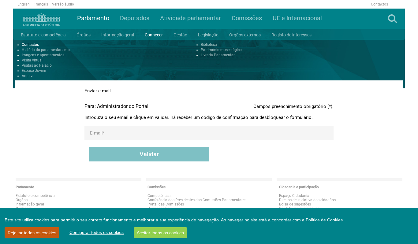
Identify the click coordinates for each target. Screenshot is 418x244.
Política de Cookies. (325, 219)
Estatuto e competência (35, 196)
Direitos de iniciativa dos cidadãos (307, 200)
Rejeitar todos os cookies (32, 232)
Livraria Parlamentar (218, 55)
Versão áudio (63, 4)
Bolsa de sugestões (295, 204)
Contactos (379, 4)
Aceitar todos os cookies (160, 232)
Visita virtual (32, 60)
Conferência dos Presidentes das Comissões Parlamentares (196, 200)
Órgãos (22, 200)
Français (41, 4)
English (23, 4)
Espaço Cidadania (294, 196)
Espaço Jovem (34, 70)
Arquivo (28, 76)
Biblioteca (209, 45)
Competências (159, 196)
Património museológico (221, 50)
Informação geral (30, 204)
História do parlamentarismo (46, 50)
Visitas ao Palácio (37, 65)
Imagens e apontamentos (43, 55)
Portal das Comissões (165, 204)
